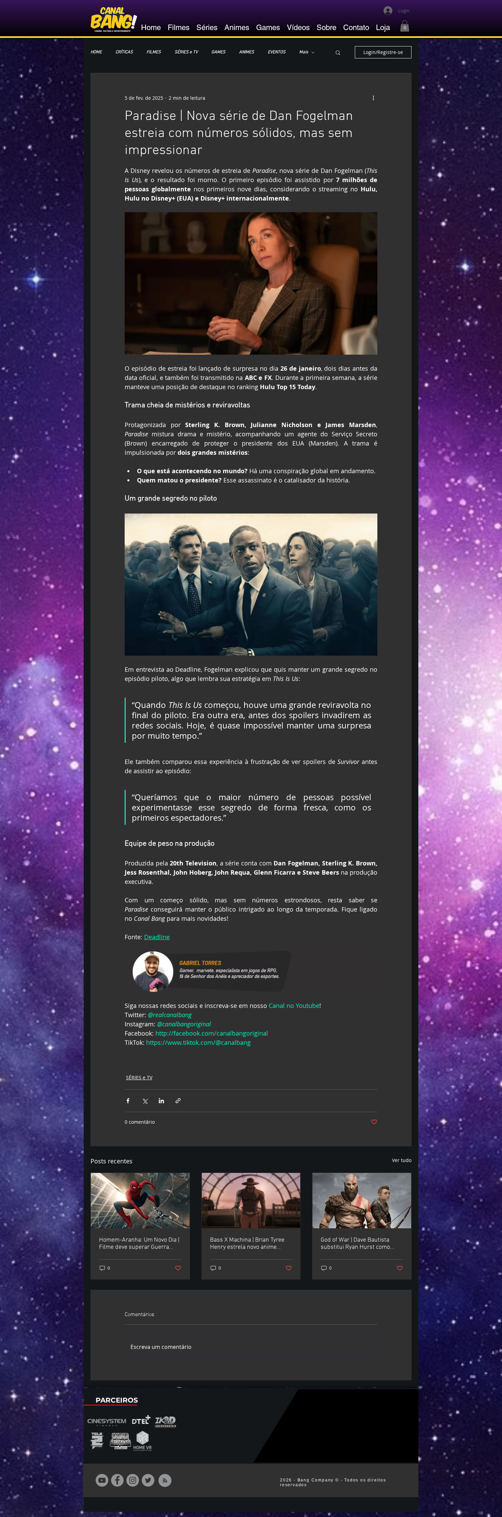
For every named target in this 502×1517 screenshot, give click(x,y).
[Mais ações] (373, 98)
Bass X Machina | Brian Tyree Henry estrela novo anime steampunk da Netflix (247, 1243)
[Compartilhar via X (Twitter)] (144, 1100)
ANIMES (246, 52)
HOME (96, 52)
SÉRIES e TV (186, 52)
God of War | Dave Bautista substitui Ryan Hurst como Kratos (355, 1243)
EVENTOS (276, 52)
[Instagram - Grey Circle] (132, 1480)
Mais (303, 52)
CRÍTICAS (124, 52)
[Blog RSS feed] (164, 1481)
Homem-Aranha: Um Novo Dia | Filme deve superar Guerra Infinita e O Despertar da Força (139, 1243)
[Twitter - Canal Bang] (148, 1480)
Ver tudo (402, 1160)
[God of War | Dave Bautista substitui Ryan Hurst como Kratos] (361, 1200)
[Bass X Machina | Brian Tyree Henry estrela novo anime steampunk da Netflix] (251, 1200)
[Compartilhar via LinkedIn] (161, 1100)
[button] (404, 25)
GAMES (218, 52)
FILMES (154, 52)
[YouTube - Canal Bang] (102, 1480)
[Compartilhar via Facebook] (128, 1100)
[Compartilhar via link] (178, 1100)
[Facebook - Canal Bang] (117, 1480)
